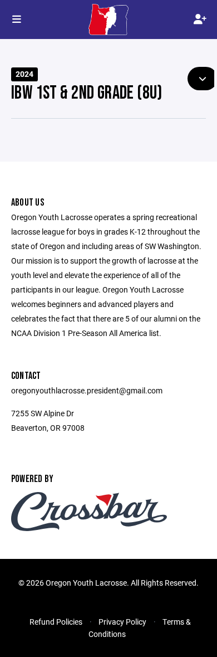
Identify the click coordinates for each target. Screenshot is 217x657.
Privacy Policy (122, 621)
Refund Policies (55, 621)
